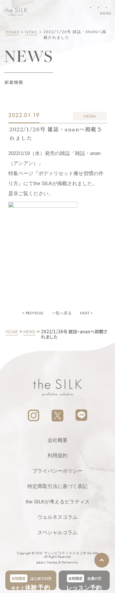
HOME (12, 32)
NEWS (31, 32)
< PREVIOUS (33, 313)
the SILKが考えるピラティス (58, 502)
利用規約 (57, 455)
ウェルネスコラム (57, 517)
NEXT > (86, 313)
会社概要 (57, 440)
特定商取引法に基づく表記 (57, 486)
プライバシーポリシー (57, 471)
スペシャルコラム (57, 532)
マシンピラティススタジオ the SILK (71, 553)
